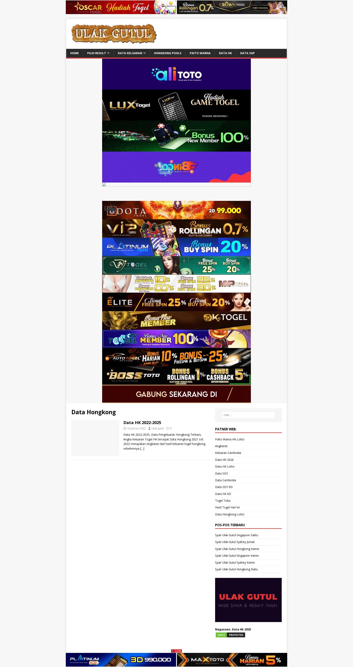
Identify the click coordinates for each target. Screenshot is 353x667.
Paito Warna (200, 53)
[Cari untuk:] (248, 415)
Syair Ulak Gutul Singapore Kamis (237, 555)
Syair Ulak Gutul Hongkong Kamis (237, 549)
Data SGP (247, 53)
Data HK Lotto (225, 466)
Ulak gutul (158, 428)
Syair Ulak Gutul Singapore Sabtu (236, 535)
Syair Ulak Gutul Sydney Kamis (235, 562)
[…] (142, 448)
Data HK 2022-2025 (142, 422)
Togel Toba (222, 500)
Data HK (225, 53)
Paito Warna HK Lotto (229, 439)
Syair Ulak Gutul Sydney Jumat (235, 542)
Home (74, 53)
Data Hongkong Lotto (229, 514)
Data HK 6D (223, 494)
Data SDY (221, 473)
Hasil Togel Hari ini (227, 507)
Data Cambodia (225, 480)
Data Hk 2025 (241, 629)
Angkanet (221, 446)
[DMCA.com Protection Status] (230, 635)
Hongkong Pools (167, 53)
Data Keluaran (130, 53)
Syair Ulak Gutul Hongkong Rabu (236, 569)
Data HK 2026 (224, 460)
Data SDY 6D (224, 487)
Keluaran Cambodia (228, 453)
